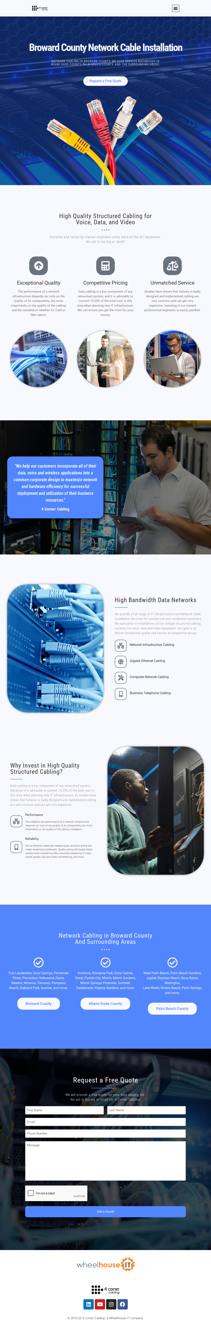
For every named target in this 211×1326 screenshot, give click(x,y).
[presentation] (56, 1193)
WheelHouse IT (119, 1318)
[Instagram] (111, 1304)
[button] (175, 8)
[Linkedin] (88, 1304)
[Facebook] (122, 1304)
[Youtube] (100, 1304)
